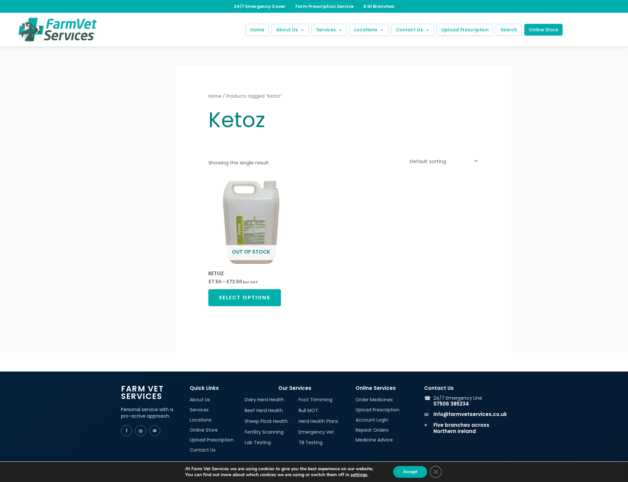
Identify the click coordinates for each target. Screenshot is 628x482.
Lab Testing (258, 442)
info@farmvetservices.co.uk (470, 414)
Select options (244, 297)
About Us (287, 29)
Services (326, 29)
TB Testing (311, 442)
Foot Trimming (315, 399)
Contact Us (409, 29)
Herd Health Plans (318, 421)
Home (257, 29)
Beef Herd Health (264, 410)
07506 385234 (451, 403)
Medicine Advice (374, 440)
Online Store (543, 29)
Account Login (372, 420)
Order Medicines (374, 399)
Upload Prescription (465, 29)
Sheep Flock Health (266, 421)
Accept (410, 472)
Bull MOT (308, 410)
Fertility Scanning (264, 432)
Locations (365, 29)
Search (508, 29)
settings (359, 475)
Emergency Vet (316, 432)
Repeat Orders (372, 430)
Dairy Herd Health (264, 399)
